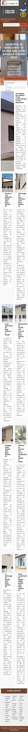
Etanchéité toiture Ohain (8, 711)
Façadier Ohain (7, 716)
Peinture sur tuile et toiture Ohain (15, 712)
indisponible (10, 11)
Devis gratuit (14, 68)
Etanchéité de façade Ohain (8, 698)
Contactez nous (14, 73)
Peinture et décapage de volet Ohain (15, 704)
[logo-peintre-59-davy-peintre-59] (10, 3)
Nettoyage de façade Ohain (21, 719)
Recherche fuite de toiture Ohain (8, 705)
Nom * (6, 85)
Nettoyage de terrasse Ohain (21, 703)
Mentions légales (14, 730)
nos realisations (14, 63)
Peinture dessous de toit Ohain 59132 (21, 711)
